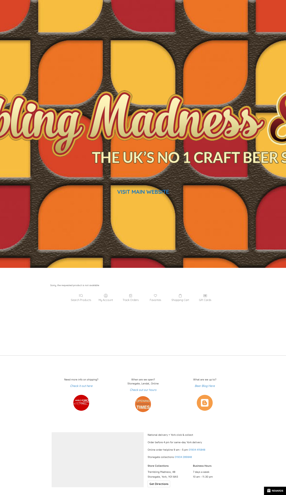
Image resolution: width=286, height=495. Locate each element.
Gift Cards (205, 300)
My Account (106, 300)
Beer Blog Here (205, 386)
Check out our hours (143, 390)
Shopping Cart (180, 300)
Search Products (81, 300)
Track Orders (131, 300)
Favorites (155, 300)
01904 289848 (183, 457)
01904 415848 (197, 449)
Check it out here (81, 386)
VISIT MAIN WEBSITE (143, 191)
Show (275, 491)
